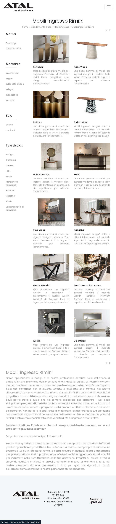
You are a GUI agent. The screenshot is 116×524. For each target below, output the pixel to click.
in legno (10, 89)
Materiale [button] (13, 64)
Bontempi (11, 43)
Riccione (10, 195)
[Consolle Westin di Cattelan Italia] (51, 323)
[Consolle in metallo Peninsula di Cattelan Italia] (51, 49)
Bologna (10, 154)
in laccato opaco (15, 83)
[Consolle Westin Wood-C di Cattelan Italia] (51, 267)
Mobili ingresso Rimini (83, 26)
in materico (12, 94)
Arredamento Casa (41, 26)
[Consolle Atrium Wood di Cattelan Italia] (92, 104)
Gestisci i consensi (31, 522)
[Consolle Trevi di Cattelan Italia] (92, 156)
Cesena (10, 165)
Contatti (58, 504)
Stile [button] (9, 115)
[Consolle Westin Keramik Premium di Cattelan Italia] (92, 267)
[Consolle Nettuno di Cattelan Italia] (51, 104)
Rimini (9, 201)
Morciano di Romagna (12, 183)
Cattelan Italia (13, 48)
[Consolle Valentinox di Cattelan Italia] (92, 323)
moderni (10, 130)
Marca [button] (11, 34)
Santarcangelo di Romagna (15, 208)
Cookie (14, 522)
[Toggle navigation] (109, 7)
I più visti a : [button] (14, 145)
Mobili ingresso (61, 26)
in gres (9, 78)
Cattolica (11, 159)
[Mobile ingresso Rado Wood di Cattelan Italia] (92, 49)
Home (25, 26)
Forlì (8, 170)
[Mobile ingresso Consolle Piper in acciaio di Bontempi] (51, 156)
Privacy (4, 522)
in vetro (10, 100)
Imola (9, 176)
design (9, 124)
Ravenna (10, 190)
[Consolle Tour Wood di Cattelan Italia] (51, 212)
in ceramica (12, 73)
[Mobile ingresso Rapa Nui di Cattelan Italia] (92, 212)
